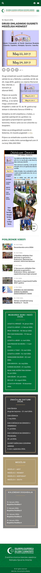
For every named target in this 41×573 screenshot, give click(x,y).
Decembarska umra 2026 (23, 247)
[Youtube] (38, 3)
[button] (3, 3)
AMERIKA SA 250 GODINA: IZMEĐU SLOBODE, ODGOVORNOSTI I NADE (24, 292)
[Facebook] (34, 3)
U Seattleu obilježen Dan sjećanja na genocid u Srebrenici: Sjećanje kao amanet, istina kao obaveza (24, 258)
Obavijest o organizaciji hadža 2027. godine (25, 282)
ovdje (30, 133)
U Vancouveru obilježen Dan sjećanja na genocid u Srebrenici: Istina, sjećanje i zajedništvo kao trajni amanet (25, 271)
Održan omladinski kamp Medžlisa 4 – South (23, 302)
